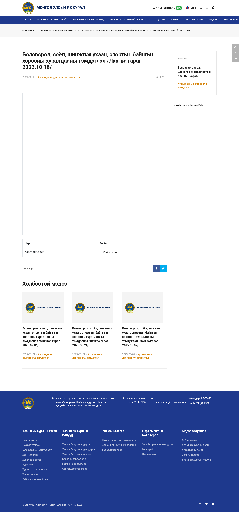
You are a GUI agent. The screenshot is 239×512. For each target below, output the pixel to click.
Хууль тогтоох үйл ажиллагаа (119, 440)
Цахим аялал (149, 454)
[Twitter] (206, 504)
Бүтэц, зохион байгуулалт (36, 449)
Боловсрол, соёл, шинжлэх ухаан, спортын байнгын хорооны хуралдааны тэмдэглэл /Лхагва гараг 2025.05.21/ (92, 337)
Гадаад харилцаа (112, 449)
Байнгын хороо (190, 454)
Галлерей (147, 449)
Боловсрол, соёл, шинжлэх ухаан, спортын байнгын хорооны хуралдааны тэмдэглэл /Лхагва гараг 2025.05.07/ (142, 337)
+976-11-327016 (136, 402)
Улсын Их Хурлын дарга (76, 444)
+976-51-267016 (136, 398)
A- (235, 46)
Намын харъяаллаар (74, 463)
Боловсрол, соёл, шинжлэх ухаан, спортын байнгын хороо (113, 30)
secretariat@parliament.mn (170, 402)
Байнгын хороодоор (74, 459)
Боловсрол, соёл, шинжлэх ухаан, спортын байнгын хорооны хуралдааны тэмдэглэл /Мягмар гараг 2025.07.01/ (42, 337)
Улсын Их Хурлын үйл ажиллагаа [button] (130, 19)
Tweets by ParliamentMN (187, 105)
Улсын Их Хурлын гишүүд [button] (88, 19)
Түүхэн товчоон (31, 445)
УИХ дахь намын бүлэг (35, 479)
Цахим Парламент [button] (168, 19)
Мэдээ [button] (213, 19)
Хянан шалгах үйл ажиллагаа (119, 445)
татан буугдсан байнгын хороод (58, 30)
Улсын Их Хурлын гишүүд (77, 454)
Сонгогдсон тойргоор (74, 468)
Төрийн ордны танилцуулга (157, 444)
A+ (235, 58)
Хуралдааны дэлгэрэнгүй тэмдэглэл (170, 30)
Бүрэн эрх (27, 464)
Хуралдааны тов (31, 459)
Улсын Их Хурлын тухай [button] (51, 19)
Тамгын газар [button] (194, 19)
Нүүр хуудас (28, 30)
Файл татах (109, 252)
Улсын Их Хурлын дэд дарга (78, 449)
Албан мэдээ (189, 440)
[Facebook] (200, 504)
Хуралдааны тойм (192, 449)
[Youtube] (213, 504)
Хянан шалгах (30, 474)
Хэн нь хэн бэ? (30, 454)
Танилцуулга (29, 440)
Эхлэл (28, 19)
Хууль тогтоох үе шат (34, 469)
